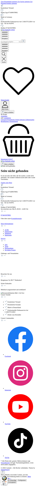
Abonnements (13, 121)
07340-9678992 (6, 215)
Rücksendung (9, 248)
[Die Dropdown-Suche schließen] (23, 41)
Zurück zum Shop (6, 183)
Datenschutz (8, 231)
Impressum (8, 235)
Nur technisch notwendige (9, 480)
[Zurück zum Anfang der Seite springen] (3, 472)
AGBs (7, 230)
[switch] (4, 484)
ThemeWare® (5, 470)
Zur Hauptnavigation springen (16, 2)
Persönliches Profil (13, 120)
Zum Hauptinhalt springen (9, 1)
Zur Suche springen (24, 1)
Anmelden (4, 116)
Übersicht (4, 120)
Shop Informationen (7, 224)
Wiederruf (8, 233)
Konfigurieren (22, 480)
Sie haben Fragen (10, 250)
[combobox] (10, 42)
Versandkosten (5, 463)
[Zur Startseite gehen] (8, 30)
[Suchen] (20, 42)
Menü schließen (8, 112)
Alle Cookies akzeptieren (9, 482)
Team (6, 246)
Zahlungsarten (29, 120)
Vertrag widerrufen (7, 222)
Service (3, 238)
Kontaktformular (16, 218)
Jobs (6, 245)
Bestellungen (5, 121)
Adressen (22, 120)
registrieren (7, 118)
